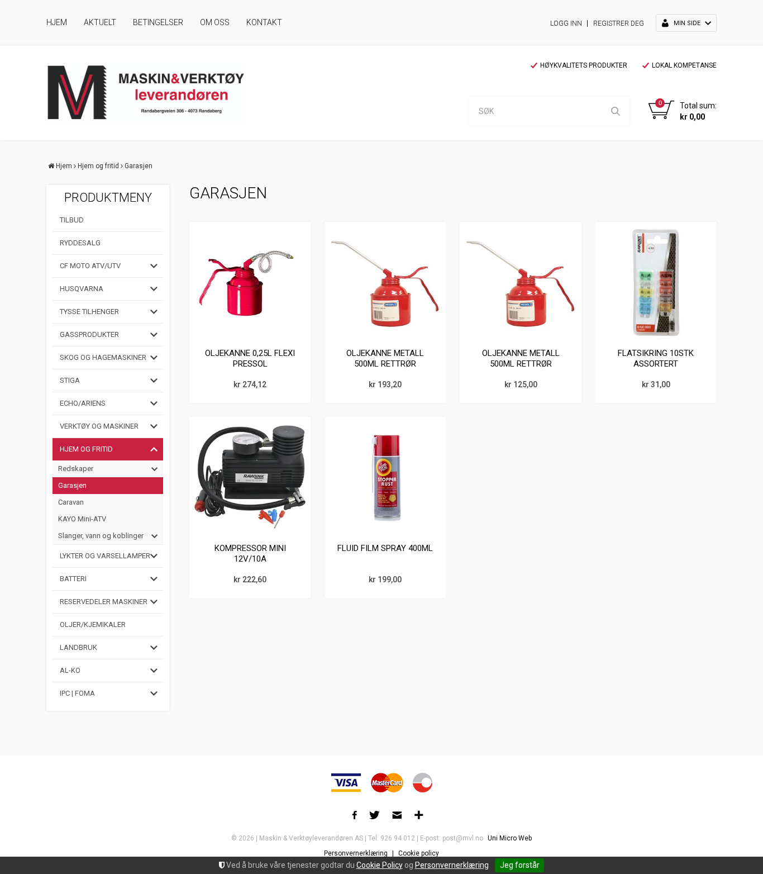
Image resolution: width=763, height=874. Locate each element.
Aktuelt (100, 22)
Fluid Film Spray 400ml (385, 548)
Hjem (56, 22)
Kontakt (264, 22)
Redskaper (75, 468)
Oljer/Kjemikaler (93, 624)
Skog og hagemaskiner (103, 357)
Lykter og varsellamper (105, 556)
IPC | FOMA (77, 693)
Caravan (71, 502)
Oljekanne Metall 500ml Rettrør (385, 358)
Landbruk (78, 647)
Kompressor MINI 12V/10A (250, 553)
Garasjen (138, 166)
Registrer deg (618, 23)
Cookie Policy (379, 865)
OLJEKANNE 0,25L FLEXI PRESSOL (250, 358)
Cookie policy (418, 853)
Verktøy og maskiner (99, 426)
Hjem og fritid (98, 166)
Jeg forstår (520, 865)
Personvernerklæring (452, 865)
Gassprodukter (89, 334)
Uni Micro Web (510, 838)
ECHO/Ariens (83, 403)
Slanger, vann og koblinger (101, 535)
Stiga (70, 380)
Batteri (73, 578)
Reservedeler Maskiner (103, 601)
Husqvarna (81, 288)
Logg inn (566, 23)
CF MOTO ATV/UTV (90, 266)
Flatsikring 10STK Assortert (656, 358)
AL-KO (70, 670)
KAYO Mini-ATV (82, 519)
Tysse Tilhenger (89, 311)
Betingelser (158, 22)
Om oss (215, 22)
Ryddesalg (80, 243)
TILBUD (72, 220)
